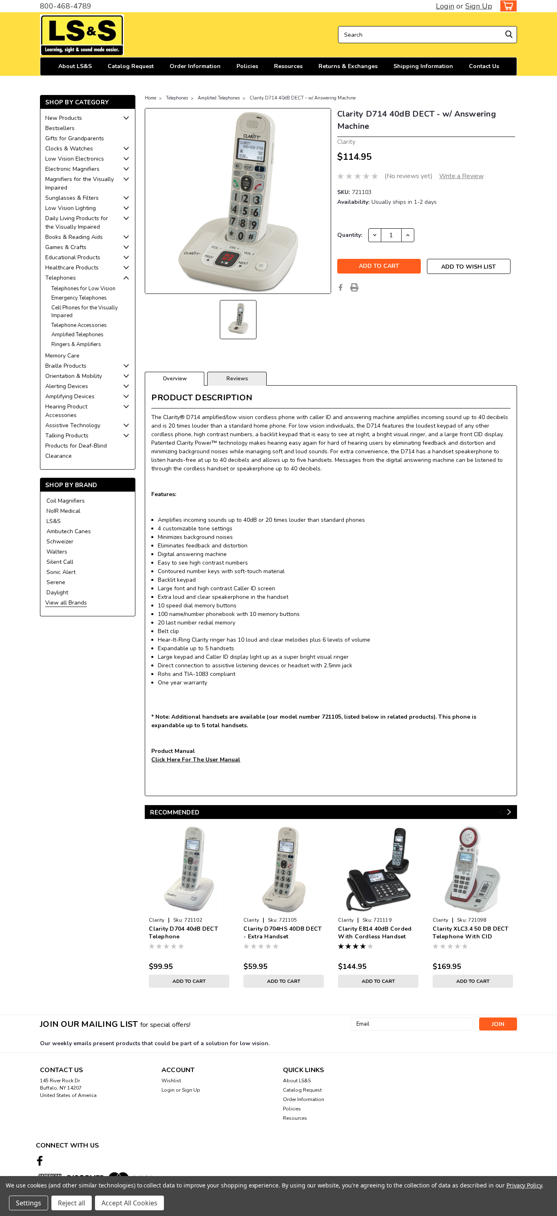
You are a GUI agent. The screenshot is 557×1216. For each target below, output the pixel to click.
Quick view (189, 907)
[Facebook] (340, 287)
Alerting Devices (66, 386)
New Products (63, 118)
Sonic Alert (60, 572)
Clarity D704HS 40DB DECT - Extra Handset (282, 932)
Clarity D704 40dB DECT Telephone (183, 932)
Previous (501, 812)
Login (445, 6)
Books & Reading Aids (74, 237)
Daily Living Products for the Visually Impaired (76, 222)
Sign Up (478, 6)
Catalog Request (131, 66)
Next (509, 812)
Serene (55, 582)
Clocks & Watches (69, 148)
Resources (288, 66)
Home (150, 98)
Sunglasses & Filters (72, 198)
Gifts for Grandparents (74, 138)
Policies (247, 66)
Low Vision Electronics (74, 159)
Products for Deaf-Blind (76, 446)
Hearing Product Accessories (66, 411)
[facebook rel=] (40, 1161)
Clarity (156, 920)
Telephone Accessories (79, 325)
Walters (56, 552)
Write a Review (461, 176)
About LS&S (75, 66)
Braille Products (65, 366)
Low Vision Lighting (70, 208)
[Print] (354, 287)
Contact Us (484, 66)
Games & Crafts (65, 247)
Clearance (58, 456)
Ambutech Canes (68, 531)
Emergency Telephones (79, 298)
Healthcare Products (72, 267)
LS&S (53, 521)
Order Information (195, 66)
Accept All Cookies (129, 1202)
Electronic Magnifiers (72, 169)
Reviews (237, 378)
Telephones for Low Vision (83, 288)
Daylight (57, 592)
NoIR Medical (63, 511)
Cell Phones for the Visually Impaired (84, 312)
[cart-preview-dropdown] (506, 5)
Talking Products (66, 435)
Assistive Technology (72, 425)
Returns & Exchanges (348, 66)
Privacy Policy (524, 1185)
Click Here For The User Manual (195, 760)
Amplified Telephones (77, 334)
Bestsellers (60, 128)
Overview (175, 378)
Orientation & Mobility (73, 376)
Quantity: (349, 235)
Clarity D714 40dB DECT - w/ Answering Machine (303, 98)
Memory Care (62, 356)
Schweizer (59, 541)
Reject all (71, 1202)
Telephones (60, 278)
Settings (28, 1202)
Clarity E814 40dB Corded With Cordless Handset (374, 932)
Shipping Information (423, 66)
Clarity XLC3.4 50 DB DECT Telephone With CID (470, 932)
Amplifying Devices (70, 396)
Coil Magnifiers (65, 501)
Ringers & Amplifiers (76, 344)
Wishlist (171, 1080)
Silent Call (59, 562)
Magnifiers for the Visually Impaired (79, 183)
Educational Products (72, 257)
